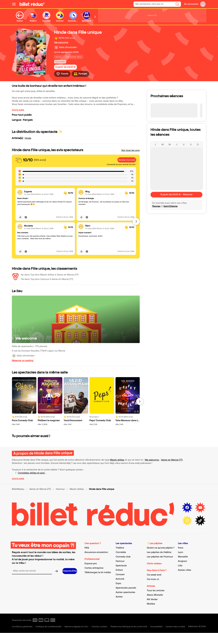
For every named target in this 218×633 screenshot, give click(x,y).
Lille (180, 565)
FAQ (87, 547)
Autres (119, 596)
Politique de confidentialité (48, 626)
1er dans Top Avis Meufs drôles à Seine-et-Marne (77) (49, 274)
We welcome (61, 42)
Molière (151, 603)
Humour (60, 489)
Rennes (156, 206)
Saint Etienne (170, 206)
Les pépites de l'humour (160, 556)
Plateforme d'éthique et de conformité (128, 626)
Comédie (121, 552)
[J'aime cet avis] (20, 217)
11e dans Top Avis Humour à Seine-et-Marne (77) (47, 279)
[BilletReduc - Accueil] (32, 4)
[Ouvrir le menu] (15, 4)
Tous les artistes (155, 590)
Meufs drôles (117, 460)
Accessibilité (156, 626)
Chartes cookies (99, 626)
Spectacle (121, 565)
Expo (118, 583)
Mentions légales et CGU (76, 626)
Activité (120, 579)
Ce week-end (154, 574)
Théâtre (120, 547)
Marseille (183, 556)
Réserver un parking (22, 360)
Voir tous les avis (130, 150)
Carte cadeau (154, 563)
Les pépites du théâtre (159, 552)
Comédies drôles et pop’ (31, 473)
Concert (120, 574)
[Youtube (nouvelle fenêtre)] (200, 508)
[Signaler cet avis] (26, 217)
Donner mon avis (127, 160)
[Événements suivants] (139, 401)
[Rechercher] (177, 4)
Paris (180, 547)
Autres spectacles (125, 592)
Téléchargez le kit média (98, 572)
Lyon (180, 552)
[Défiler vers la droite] (95, 17)
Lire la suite (18, 110)
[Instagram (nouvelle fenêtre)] (187, 521)
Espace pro (91, 563)
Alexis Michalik (155, 595)
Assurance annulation (96, 552)
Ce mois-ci (153, 579)
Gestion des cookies (175, 626)
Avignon (182, 561)
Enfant (119, 570)
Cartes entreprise (94, 568)
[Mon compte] (203, 4)
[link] (42, 191)
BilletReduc (18, 489)
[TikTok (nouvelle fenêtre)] (200, 521)
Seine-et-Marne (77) (172, 460)
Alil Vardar (152, 599)
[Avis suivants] (136, 221)
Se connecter (191, 4)
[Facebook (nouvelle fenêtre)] (187, 508)
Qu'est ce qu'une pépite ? (160, 547)
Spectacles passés (126, 587)
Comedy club (123, 556)
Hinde (28, 138)
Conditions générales (22, 626)
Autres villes (184, 570)
